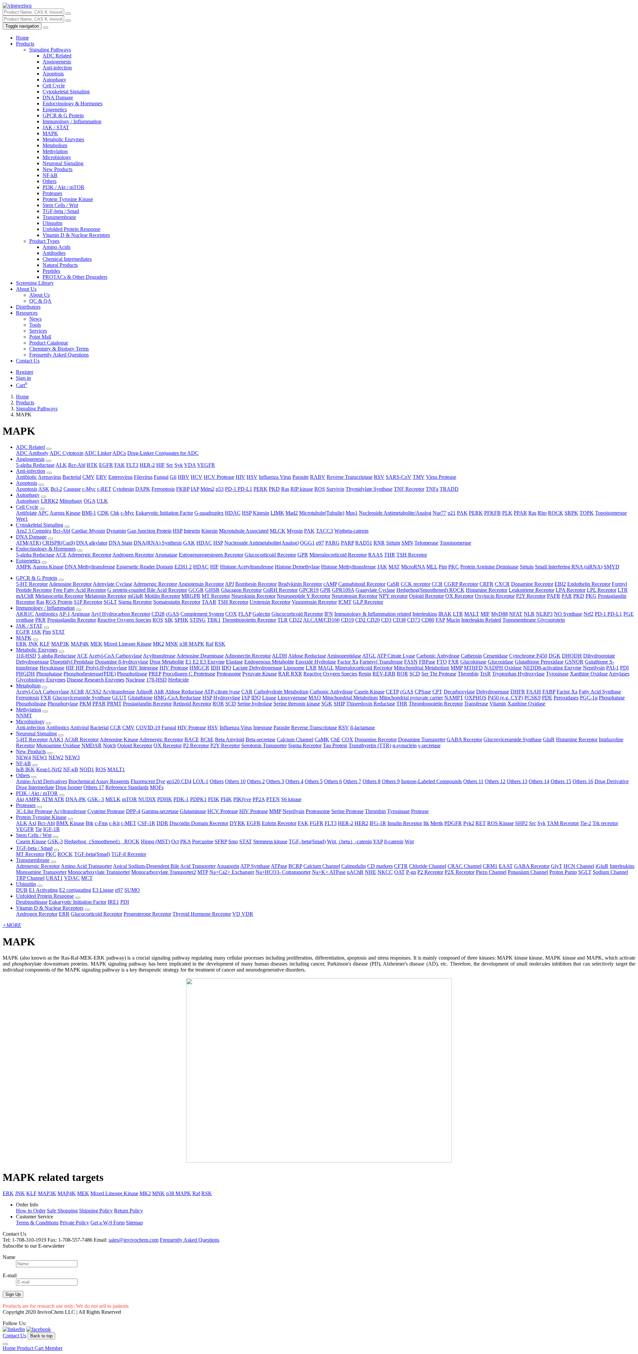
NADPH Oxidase (503, 668)
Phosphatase (49, 674)
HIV (240, 477)
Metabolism (55, 145)
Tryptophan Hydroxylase (518, 674)
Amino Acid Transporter (86, 866)
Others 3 (275, 781)
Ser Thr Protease (438, 674)
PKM (85, 703)
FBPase (427, 662)
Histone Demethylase (297, 567)
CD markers (380, 866)
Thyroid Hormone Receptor (201, 914)
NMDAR (91, 745)
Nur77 (439, 513)
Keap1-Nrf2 (49, 769)
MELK (113, 799)
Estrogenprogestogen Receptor (211, 555)
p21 (452, 513)
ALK (61, 465)
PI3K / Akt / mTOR (63, 187)
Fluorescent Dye (148, 781)
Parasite (300, 477)
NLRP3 (544, 614)
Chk (114, 513)
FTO (442, 662)
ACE (60, 555)
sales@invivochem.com (134, 1240)
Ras (285, 489)
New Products (57, 169)
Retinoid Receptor (192, 703)
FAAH (533, 691)
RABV (317, 477)
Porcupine (202, 841)
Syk (178, 465)
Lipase (269, 697)
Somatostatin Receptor (176, 602)
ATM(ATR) (28, 543)
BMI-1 (89, 513)
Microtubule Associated (243, 531)
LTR (623, 590)
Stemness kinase (270, 841)
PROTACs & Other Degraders (75, 277)
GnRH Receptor (280, 590)
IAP (195, 489)
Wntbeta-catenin (351, 531)
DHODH (572, 656)
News (35, 319)
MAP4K (80, 644)
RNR (379, 543)
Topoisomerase (611, 513)
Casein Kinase (369, 691)
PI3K (213, 799)
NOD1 (86, 769)
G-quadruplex (209, 513)
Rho (542, 513)
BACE (191, 739)
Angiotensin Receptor (201, 584)
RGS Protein (59, 602)
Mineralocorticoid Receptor (338, 555)
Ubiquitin (52, 223)
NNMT (24, 715)
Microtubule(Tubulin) (321, 513)
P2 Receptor (196, 745)
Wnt (409, 841)
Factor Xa (347, 662)
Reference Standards (127, 787)
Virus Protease (441, 477)
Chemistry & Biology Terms (59, 349)
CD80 (427, 620)
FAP (440, 620)
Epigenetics (55, 109)
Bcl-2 (56, 489)
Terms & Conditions (37, 1222)
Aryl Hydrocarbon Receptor (120, 614)
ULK (102, 501)
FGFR (316, 823)
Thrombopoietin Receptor (249, 620)
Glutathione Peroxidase (539, 662)
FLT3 (132, 465)
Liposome (293, 668)
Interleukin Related (481, 620)
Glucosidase (500, 662)
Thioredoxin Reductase (370, 703)
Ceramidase (495, 656)
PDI (624, 668)
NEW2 (56, 757)
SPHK (181, 620)
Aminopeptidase (344, 656)
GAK (189, 543)
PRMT (114, 703)
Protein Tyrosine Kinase (68, 199)
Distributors (28, 307)
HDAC (233, 513)
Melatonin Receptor (105, 596)
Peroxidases (566, 697)
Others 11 (473, 781)
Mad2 (291, 513)
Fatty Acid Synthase (600, 691)
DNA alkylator (91, 543)
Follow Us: (14, 1323)
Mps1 (352, 513)
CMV (88, 477)
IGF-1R (51, 829)
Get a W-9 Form (107, 1222)
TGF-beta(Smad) (92, 854)
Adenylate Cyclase (112, 584)
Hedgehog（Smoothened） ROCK (102, 841)
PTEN (273, 799)
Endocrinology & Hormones (72, 103)
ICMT (345, 602)
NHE (370, 872)
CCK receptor (415, 584)
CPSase (423, 691)
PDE (547, 697)
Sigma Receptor (135, 602)
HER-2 (147, 465)
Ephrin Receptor (279, 823)
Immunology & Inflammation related (372, 614)
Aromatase (166, 555)
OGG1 (307, 543)
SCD (414, 674)
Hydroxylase (226, 697)
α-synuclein (404, 745)
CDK (103, 513)
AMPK (24, 567)
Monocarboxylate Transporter (99, 872)
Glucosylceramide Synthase (82, 697)
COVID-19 (148, 727)
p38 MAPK (191, 644)
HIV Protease (174, 668)
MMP (457, 668)
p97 (320, 543)
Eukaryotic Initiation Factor (164, 513)
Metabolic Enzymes (63, 139)
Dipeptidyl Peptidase (72, 662)
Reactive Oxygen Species (124, 620)
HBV (183, 477)
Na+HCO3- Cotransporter (283, 872)
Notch (109, 745)
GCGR (196, 590)
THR (389, 555)
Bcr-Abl (76, 465)
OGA (89, 501)
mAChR (25, 596)
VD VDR (242, 914)
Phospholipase (132, 674)
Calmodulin (353, 866)
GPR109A (343, 590)
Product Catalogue (48, 343)
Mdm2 (207, 489)
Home (22, 38)
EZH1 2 (183, 567)
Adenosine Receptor (70, 584)
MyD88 (499, 614)
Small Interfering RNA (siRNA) (568, 567)
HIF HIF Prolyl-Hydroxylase (96, 668)
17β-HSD (156, 679)
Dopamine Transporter (421, 739)
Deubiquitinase (32, 902)
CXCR (502, 584)
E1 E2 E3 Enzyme (205, 662)
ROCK (555, 513)
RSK (220, 644)
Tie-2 (585, 823)
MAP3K (60, 644)
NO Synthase (568, 614)
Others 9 (391, 781)
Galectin (261, 614)
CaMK (322, 739)
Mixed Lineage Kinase (128, 644)
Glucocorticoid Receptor (270, 555)
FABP (548, 691)
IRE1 (113, 902)
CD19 (347, 620)
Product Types (44, 241)
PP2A (259, 799)
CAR (247, 691)
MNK (171, 644)
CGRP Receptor (461, 584)
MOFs (156, 787)
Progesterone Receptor (147, 914)
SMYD (611, 567)
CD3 (386, 620)
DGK (555, 656)
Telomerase (426, 543)
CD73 (413, 620)
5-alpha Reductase (35, 465)
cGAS (172, 614)
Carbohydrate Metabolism (281, 691)
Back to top (41, 1335)
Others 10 (235, 781)
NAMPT (453, 697)
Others (49, 181)
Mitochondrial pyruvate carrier (411, 697)
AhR (159, 691)
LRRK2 (49, 501)
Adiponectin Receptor (248, 656)
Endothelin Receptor (588, 584)
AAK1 (56, 739)
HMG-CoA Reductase (177, 697)
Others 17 (93, 787)
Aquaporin (228, 866)
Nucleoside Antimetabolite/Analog (395, 513)
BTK (92, 465)
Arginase (80, 614)
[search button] (68, 14)
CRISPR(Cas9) (58, 543)
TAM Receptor (563, 823)
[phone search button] (68, 21)
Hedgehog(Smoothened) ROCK (430, 590)
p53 (220, 489)
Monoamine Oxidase (58, 745)
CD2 (361, 620)
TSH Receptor (411, 555)
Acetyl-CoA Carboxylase (115, 656)
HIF (160, 465)
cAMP (330, 584)
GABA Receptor (464, 739)
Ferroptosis (163, 489)
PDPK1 (198, 799)
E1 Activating (43, 890)
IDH (215, 668)
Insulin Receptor (404, 823)
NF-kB (50, 175)
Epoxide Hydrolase (315, 662)
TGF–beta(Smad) (307, 841)
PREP (155, 674)
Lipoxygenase (292, 697)
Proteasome (229, 674)
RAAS (375, 555)
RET (481, 823)
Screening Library (35, 283)
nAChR (355, 872)
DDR (162, 823)
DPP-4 (133, 811)
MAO (314, 697)
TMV (419, 477)
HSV (252, 477)
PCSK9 (532, 697)
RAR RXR (290, 674)
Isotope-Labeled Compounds (431, 781)
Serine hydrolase (254, 703)
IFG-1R (378, 823)
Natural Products (60, 265)
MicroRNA (413, 567)
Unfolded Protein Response (71, 229)
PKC (453, 567)
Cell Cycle (54, 85)
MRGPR (190, 596)
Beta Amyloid (229, 739)
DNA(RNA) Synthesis (158, 543)
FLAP (244, 614)
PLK (507, 513)
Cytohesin (123, 489)
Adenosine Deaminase (200, 656)
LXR (311, 668)
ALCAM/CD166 (321, 620)
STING (198, 620)
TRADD (449, 489)
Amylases (619, 674)
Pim (443, 567)
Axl (32, 823)
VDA (190, 465)
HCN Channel (579, 866)
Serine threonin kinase (296, 703)
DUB (22, 890)
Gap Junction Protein (149, 531)
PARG (332, 543)
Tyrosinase (557, 674)
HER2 (361, 823)
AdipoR (144, 691)
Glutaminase (193, 811)
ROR (402, 674)
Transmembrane (59, 217)
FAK (119, 465)
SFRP (221, 841)
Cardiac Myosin (88, 531)
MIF (485, 614)
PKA (185, 841)
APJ (229, 584)
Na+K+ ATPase (329, 872)
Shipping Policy (96, 1210)
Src (169, 465)
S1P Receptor (88, 602)
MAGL (326, 668)
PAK (462, 513)
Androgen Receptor (133, 555)
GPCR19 (309, 590)
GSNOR (574, 662)
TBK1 (214, 620)
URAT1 (54, 878)
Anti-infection (57, 67)
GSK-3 (55, 841)
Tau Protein (335, 745)
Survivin (335, 489)
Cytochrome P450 (528, 656)
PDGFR (453, 823)
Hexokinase (52, 668)
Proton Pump (563, 872)
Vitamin (497, 703)
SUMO (132, 890)
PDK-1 (181, 799)
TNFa (432, 489)
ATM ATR (53, 799)
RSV (379, 477)
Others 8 (371, 781)
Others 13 (517, 781)
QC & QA (40, 301)
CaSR (393, 584)
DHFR (517, 691)
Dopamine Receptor (532, 584)
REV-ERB (383, 674)
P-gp (411, 872)
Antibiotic (26, 477)
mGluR (135, 596)
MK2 (158, 644)
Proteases (52, 193)
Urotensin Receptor (270, 602)
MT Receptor (216, 596)
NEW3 (72, 757)
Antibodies (54, 253)
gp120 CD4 (178, 781)
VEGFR (206, 465)
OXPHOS (475, 697)
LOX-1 (200, 781)
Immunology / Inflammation (72, 121)
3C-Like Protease (34, 811)
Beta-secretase (260, 739)
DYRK (237, 823)
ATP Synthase (255, 866)
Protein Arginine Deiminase (489, 567)
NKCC (385, 872)
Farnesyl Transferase (381, 662)
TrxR (485, 674)
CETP (392, 691)
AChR (77, 691)
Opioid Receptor (426, 596)
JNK (33, 644)
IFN (328, 614)
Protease (420, 811)
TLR (282, 620)
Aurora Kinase (65, 513)
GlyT (556, 866)
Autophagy (54, 79)
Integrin (192, 531)
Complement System (202, 614)
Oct (175, 841)
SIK (168, 620)
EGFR (106, 465)
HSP (247, 513)
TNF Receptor (409, 489)
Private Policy (74, 1222)
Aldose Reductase (307, 656)
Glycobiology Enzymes (40, 679)
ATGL (369, 656)
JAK (382, 567)
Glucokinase (473, 662)
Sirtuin (393, 543)
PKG (590, 596)
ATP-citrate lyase (222, 691)
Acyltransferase (159, 656)
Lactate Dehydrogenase (257, 668)
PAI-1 (612, 668)
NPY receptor (393, 596)
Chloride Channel (427, 866)
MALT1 (116, 769)
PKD (274, 489)
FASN (411, 662)
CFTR (401, 866)
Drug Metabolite (167, 662)
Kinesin (261, 513)
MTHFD (473, 668)
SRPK (571, 513)
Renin (365, 674)
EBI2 (560, 584)
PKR (40, 620)
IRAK (445, 614)
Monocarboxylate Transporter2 (163, 872)
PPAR (520, 513)
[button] (49, 449)
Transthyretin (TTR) (370, 745)
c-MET (128, 823)
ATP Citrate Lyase (396, 656)
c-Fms (101, 823)
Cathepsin (471, 656)
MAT (394, 567)
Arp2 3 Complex (34, 531)
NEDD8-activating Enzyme (552, 668)
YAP (378, 841)
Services (38, 331)
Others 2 (256, 781)
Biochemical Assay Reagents (98, 781)
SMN (407, 543)
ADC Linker (97, 453)
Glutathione (140, 697)
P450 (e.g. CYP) (505, 697)
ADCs (119, 453)
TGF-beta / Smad (61, 211)
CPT (437, 691)
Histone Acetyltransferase (246, 567)
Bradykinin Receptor (300, 584)
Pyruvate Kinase (259, 674)
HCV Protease (219, 477)
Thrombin (468, 674)
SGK (326, 703)
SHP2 (521, 823)
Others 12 (495, 781)
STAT (58, 632)
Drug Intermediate (35, 787)
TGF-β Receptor (128, 854)
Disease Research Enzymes (95, 679)
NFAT (515, 614)
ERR (64, 914)
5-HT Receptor (32, 584)
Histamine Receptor (486, 590)
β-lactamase (362, 727)
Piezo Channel (491, 872)
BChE (207, 739)
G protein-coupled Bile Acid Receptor (147, 590)
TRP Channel (30, 878)
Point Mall (40, 337)
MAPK (50, 133)
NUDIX (147, 799)
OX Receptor (459, 596)
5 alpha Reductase (57, 656)
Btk (89, 823)
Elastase (234, 662)
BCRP (295, 866)
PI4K (226, 799)
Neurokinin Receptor (253, 596)
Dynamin (116, 531)
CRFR (486, 584)
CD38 (399, 620)
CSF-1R (146, 823)
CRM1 (490, 866)
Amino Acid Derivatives (41, 781)
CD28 (158, 614)
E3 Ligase (103, 890)
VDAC (72, 878)
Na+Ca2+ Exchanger (231, 872)
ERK (21, 644)
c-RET (104, 489)
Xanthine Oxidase (589, 674)
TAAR (209, 602)
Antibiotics (46, 614)
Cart (21, 385)
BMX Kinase (70, 823)
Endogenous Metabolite (269, 662)
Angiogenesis (57, 61)
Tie (38, 829)
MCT (87, 878)
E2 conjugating (75, 890)
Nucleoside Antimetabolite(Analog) (261, 543)
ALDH (279, 656)
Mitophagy (70, 501)
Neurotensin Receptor (354, 596)
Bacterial (71, 477)
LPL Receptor (601, 590)
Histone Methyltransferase (348, 567)
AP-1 (64, 614)
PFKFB (492, 513)
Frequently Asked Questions (59, 355)
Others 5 (314, 781)
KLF (45, 644)
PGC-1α (588, 697)
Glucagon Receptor (241, 590)
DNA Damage (58, 97)
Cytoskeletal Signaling (66, 91)
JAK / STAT (56, 127)
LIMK (277, 513)
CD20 (373, 620)
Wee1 (22, 519)
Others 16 (583, 781)
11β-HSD (26, 656)
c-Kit (114, 823)
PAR (567, 596)
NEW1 (39, 757)
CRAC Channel (464, 866)
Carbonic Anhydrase (438, 656)
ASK (43, 489)
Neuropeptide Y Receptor (303, 596)
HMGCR (199, 668)
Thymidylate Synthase (369, 489)
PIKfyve (242, 799)
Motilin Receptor (162, 596)
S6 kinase (291, 799)
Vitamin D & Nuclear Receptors (76, 235)
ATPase (279, 866)
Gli (173, 477)
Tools (35, 325)
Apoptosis (53, 73)
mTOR (129, 799)
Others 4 (294, 781)
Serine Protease (347, 811)
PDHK (164, 799)
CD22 (295, 620)
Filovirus (143, 477)
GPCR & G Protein (63, 115)
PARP (347, 543)
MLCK (277, 531)
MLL (431, 567)
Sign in (23, 378)
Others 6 (333, 781)
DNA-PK (75, 799)
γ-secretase (429, 745)
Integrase (262, 727)
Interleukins (424, 614)
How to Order (31, 1210)
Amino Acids (56, 247)
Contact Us (28, 361)
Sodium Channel (610, 872)
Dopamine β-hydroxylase (121, 662)
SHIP (339, 703)
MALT (471, 614)
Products (25, 44)
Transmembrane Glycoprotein (533, 620)
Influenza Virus (275, 477)
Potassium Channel (528, 872)
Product (26, 1348)
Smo (233, 841)
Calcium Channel (295, 739)
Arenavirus (49, 477)
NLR (529, 614)
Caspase (72, 489)
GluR (549, 739)
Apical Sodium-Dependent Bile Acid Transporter (164, 866)
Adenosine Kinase (119, 739)
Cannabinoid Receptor (361, 584)
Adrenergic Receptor (89, 555)
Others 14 (539, 781)
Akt (20, 799)
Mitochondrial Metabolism (421, 668)
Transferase (476, 703)
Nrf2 (588, 614)
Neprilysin (594, 668)
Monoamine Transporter (41, 872)
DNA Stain (120, 543)
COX (231, 614)
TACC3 (324, 531)
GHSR (212, 590)
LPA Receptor (570, 590)
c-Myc (89, 489)
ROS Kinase (500, 823)
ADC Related (57, 55)
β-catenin (393, 841)
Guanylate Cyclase (375, 590)
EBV (101, 477)
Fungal (161, 477)
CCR (437, 584)
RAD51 (363, 543)
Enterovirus (120, 477)
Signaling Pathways (50, 49)
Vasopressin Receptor (314, 602)
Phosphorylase (63, 703)
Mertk (436, 823)
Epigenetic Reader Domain (144, 567)
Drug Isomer (68, 787)
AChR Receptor (81, 739)
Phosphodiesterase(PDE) (89, 674)
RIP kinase (301, 489)
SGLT (110, 602)
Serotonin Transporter (264, 745)
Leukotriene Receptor (531, 590)
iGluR (601, 866)
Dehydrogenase (492, 691)
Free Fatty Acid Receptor (79, 590)
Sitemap (134, 1222)
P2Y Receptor (531, 596)
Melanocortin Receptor (59, 596)
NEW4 (23, 757)
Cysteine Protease (106, 811)
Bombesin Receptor (256, 584)
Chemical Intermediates (67, 259)
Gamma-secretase (160, 811)
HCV (196, 477)
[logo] (17, 5)
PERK (260, 489)
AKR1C (25, 614)
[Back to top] (5, 1344)
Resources (27, 313)
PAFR (553, 596)
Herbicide (178, 679)
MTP (202, 872)
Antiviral (79, 727)
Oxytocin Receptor (495, 596)
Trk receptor (605, 823)
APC (43, 513)
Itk (426, 823)
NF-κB (70, 769)
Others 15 (561, 781)
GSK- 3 (95, 799)
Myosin (295, 531)
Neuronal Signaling (63, 163)
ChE (335, 739)
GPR (302, 555)
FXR (453, 662)
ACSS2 (93, 691)
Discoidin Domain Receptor (198, 823)
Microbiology (57, 157)
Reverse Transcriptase (349, 477)
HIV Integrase (143, 668)
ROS (319, 489)
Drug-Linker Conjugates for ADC (163, 453)
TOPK (587, 513)
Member (53, 1348)
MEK (96, 644)
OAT (399, 872)
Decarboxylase (459, 691)
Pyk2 (468, 823)
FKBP (182, 489)
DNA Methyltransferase (90, 567)
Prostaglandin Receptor (71, 620)
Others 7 (352, 781)
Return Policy (128, 1210)
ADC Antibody (32, 453)
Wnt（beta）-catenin (349, 841)
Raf (209, 644)
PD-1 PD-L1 (238, 489)
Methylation (55, 151)
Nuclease (135, 679)
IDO (226, 668)
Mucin (453, 620)
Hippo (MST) (155, 841)
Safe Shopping (62, 1210)
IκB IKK (25, 769)
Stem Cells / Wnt (60, 205)
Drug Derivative (611, 781)
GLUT (119, 697)
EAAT (506, 866)
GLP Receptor (368, 602)
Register (24, 372)
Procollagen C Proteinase (188, 674)
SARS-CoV (398, 477)
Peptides (51, 271)
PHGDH (25, 674)
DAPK (142, 489)
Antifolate (26, 513)
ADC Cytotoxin (66, 453)
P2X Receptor (460, 872)
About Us (26, 289)
